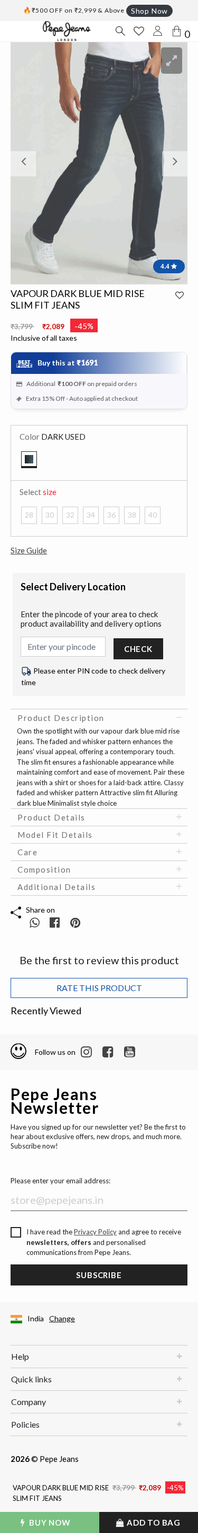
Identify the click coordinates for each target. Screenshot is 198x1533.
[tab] (99, 718)
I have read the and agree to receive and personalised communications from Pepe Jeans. (103, 1242)
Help (20, 1356)
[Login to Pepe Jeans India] (158, 31)
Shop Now (149, 10)
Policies (25, 1424)
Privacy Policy (95, 1232)
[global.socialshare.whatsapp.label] (35, 922)
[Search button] (120, 31)
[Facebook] (108, 1052)
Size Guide (29, 550)
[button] (24, 163)
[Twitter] (129, 1052)
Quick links (31, 1379)
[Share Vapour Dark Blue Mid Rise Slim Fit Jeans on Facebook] (56, 922)
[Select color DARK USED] (29, 460)
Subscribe (98, 1275)
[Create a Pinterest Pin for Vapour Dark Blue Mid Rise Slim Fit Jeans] (75, 922)
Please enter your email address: (60, 1180)
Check (138, 649)
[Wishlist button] (139, 31)
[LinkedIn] (86, 1052)
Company (28, 1402)
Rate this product (99, 988)
